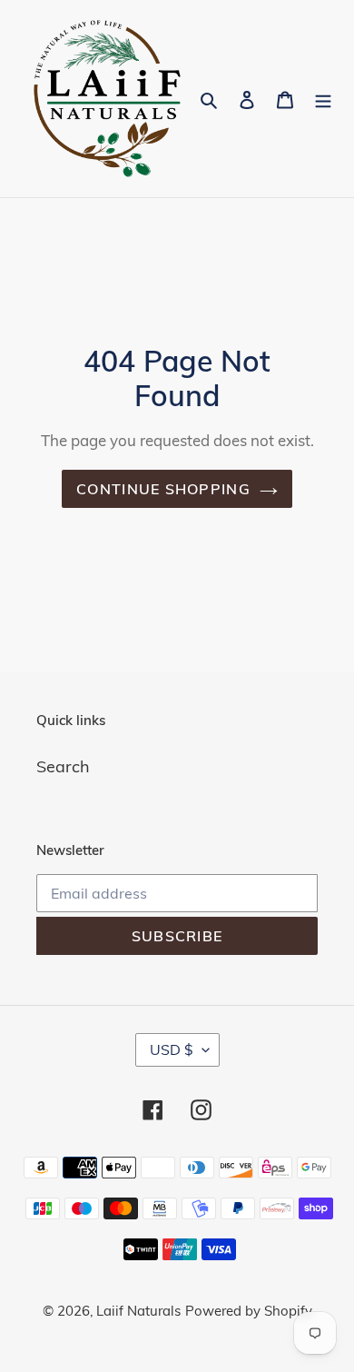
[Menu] (323, 98)
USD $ (171, 1049)
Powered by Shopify (248, 1310)
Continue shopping (163, 489)
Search (63, 766)
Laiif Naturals (138, 1310)
